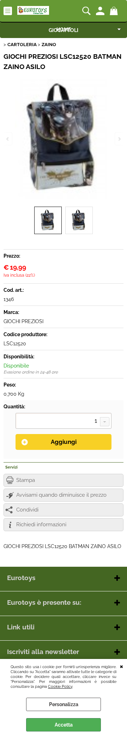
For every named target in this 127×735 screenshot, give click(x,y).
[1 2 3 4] (63, 422)
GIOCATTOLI (63, 30)
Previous (8, 138)
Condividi (27, 510)
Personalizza (63, 704)
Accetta (64, 725)
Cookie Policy (60, 686)
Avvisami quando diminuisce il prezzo (61, 495)
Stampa (25, 480)
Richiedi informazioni (41, 524)
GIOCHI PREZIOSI (23, 321)
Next (118, 138)
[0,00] (115, 11)
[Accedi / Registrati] (101, 11)
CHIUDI (121, 666)
